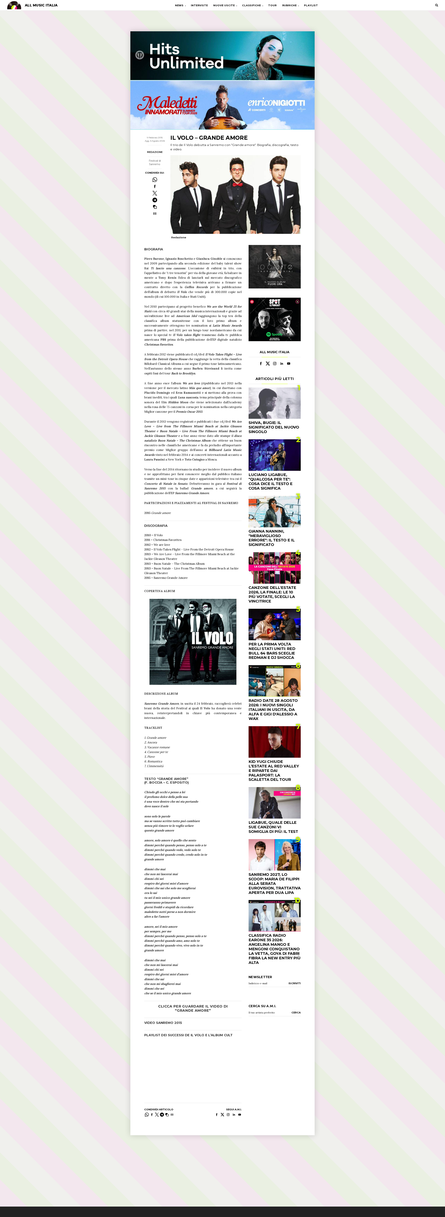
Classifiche (251, 5)
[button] (154, 206)
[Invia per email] (154, 213)
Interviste (199, 5)
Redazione (155, 152)
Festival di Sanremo (155, 162)
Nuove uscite (224, 5)
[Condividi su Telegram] (154, 200)
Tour (272, 5)
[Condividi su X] (154, 193)
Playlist (311, 5)
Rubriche (289, 5)
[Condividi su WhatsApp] (154, 179)
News (179, 5)
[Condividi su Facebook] (154, 186)
